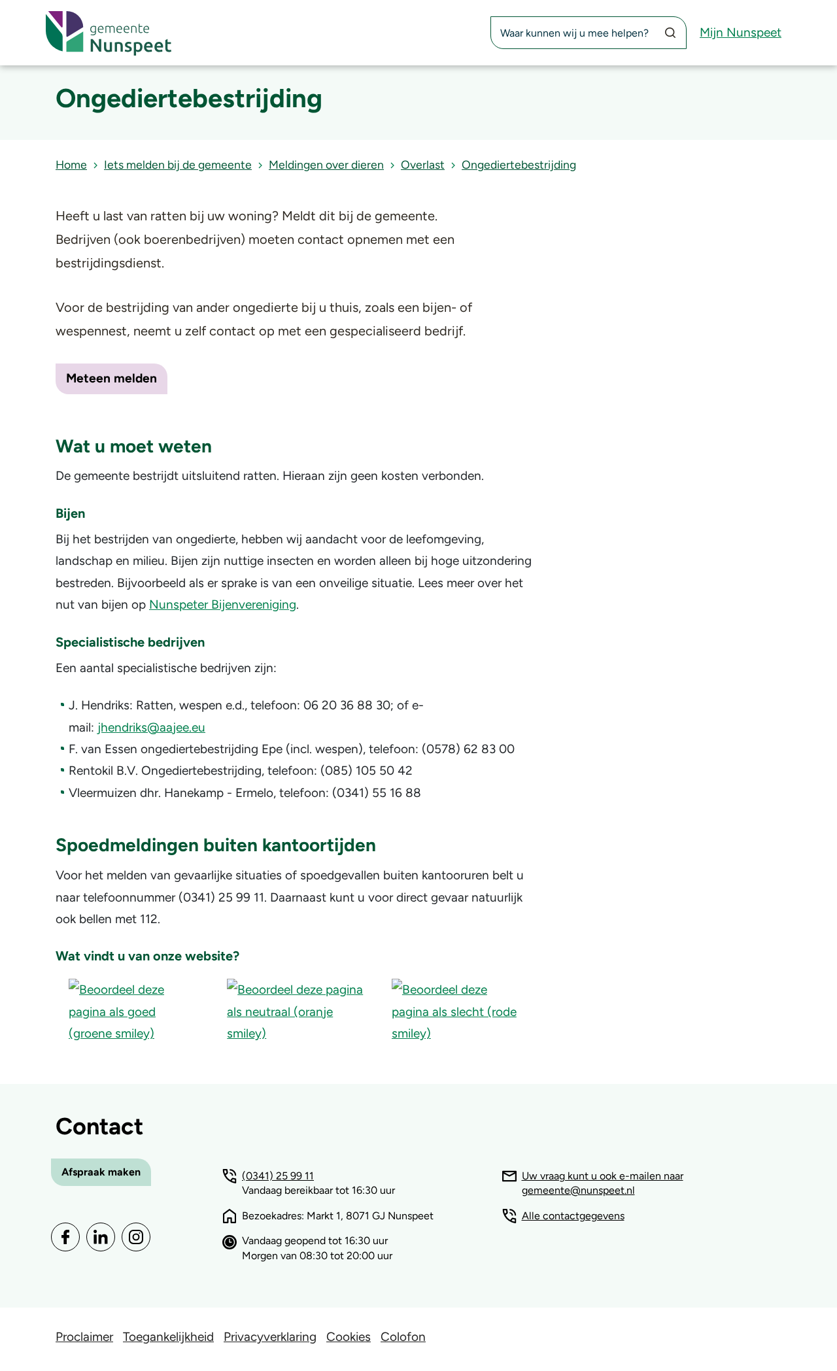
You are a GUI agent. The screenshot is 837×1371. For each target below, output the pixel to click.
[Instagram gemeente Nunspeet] (136, 1237)
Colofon (403, 1336)
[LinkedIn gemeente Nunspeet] (100, 1237)
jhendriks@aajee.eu (151, 727)
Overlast (423, 164)
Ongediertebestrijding (519, 164)
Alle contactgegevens (573, 1216)
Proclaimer (84, 1336)
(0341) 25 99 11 (278, 1176)
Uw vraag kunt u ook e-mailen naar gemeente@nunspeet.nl (602, 1183)
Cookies (348, 1336)
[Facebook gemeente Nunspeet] (65, 1237)
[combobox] (588, 32)
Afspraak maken (101, 1172)
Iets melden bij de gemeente (178, 164)
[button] (135, 1010)
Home (71, 164)
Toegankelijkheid (168, 1336)
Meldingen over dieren (326, 164)
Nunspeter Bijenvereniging (222, 604)
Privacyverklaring (270, 1336)
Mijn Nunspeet (740, 32)
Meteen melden (111, 378)
